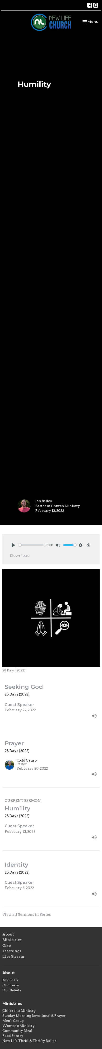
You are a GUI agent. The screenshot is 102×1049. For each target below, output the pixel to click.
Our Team (10, 985)
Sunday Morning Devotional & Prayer (34, 1016)
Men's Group (13, 1021)
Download (20, 555)
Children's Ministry (19, 1011)
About (8, 934)
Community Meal (17, 1031)
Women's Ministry (18, 1026)
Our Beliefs (11, 990)
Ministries (12, 940)
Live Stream (13, 956)
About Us (10, 980)
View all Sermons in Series (26, 914)
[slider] (30, 545)
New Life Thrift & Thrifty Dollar (29, 1041)
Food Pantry (12, 1036)
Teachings (11, 951)
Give (6, 945)
